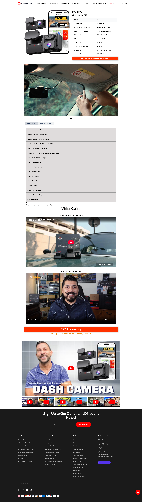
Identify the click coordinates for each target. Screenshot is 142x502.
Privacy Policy (49, 443)
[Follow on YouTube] (27, 490)
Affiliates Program (50, 455)
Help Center (76, 440)
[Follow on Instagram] (23, 490)
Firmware (76, 443)
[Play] (71, 368)
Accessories (76, 3)
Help (86, 3)
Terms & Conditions (51, 446)
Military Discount (50, 464)
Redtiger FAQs (77, 470)
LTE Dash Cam (22, 455)
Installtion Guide (78, 449)
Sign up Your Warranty (80, 458)
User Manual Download (46, 123)
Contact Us (76, 452)
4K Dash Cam (22, 440)
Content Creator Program (52, 452)
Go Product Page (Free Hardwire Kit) (96, 58)
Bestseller (64, 3)
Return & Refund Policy (80, 464)
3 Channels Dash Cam (25, 446)
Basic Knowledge (31, 123)
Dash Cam (52, 3)
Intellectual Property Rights (53, 449)
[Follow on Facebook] (19, 490)
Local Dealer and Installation (53, 461)
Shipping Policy (78, 461)
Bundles (20, 458)
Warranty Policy (78, 467)
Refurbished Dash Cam (25, 461)
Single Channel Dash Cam (26, 452)
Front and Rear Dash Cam (26, 449)
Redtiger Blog (77, 473)
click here (50, 205)
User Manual (77, 446)
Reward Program (50, 458)
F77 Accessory (71, 329)
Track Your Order (78, 455)
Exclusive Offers (41, 3)
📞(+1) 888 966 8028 (99, 3)
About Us (47, 440)
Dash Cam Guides (78, 477)
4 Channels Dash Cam (25, 443)
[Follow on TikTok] (31, 490)
